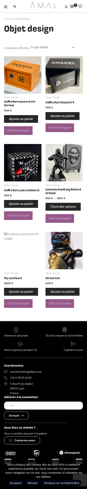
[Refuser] (82, 474)
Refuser (33, 483)
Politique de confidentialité (61, 483)
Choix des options (63, 206)
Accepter (16, 483)
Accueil (8, 18)
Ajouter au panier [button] (21, 119)
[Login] (66, 6)
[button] (5, 7)
